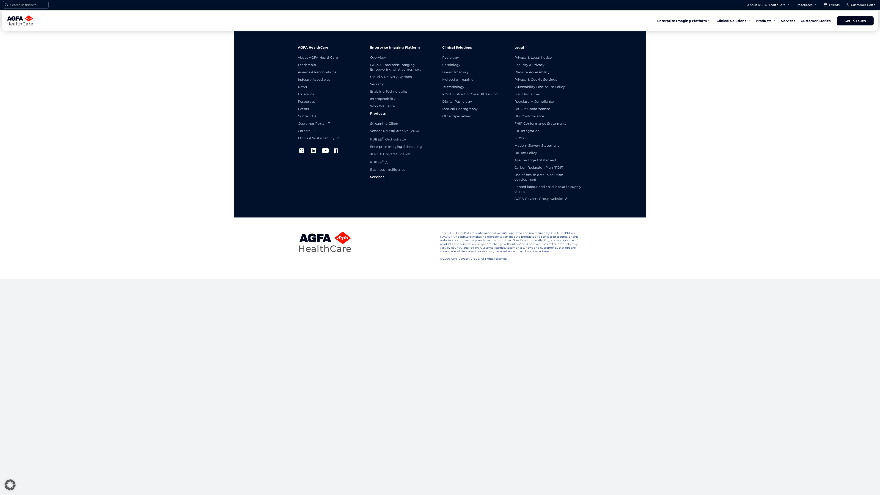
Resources (805, 5)
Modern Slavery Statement (536, 145)
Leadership (307, 65)
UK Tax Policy (525, 153)
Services (788, 21)
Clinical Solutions (731, 21)
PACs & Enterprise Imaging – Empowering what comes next (395, 67)
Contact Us (307, 116)
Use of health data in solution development (538, 177)
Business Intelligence (387, 170)
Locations (306, 94)
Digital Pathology (457, 101)
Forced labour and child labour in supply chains (547, 189)
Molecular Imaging (458, 79)
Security (377, 84)
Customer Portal (864, 5)
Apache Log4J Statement (535, 160)
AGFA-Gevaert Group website (538, 199)
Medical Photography (460, 109)
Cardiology (451, 65)
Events (834, 5)
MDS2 (519, 138)
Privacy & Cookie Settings (535, 79)
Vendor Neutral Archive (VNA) (394, 131)
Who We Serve (382, 106)
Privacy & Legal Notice (533, 57)
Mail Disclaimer (527, 94)
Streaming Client (384, 123)
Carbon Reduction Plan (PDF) (538, 167)
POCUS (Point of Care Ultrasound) (470, 94)
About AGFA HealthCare (766, 5)
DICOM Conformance (532, 109)
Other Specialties (456, 116)
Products (763, 21)
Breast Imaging (455, 72)
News (302, 87)
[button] (10, 485)
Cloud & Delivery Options (391, 77)
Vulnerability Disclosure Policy (539, 87)
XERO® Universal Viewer (390, 154)
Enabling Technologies (388, 91)
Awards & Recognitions (317, 72)
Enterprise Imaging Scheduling (396, 147)
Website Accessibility (532, 72)
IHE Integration (527, 131)
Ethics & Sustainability (316, 138)
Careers (304, 131)
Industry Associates (314, 79)
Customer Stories (815, 21)
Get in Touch (855, 21)
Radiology (450, 57)
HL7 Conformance (529, 116)
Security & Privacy (529, 65)
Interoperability (383, 99)
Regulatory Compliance (534, 101)
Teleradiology (453, 87)
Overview (378, 57)
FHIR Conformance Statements (540, 123)
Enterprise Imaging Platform (682, 21)
